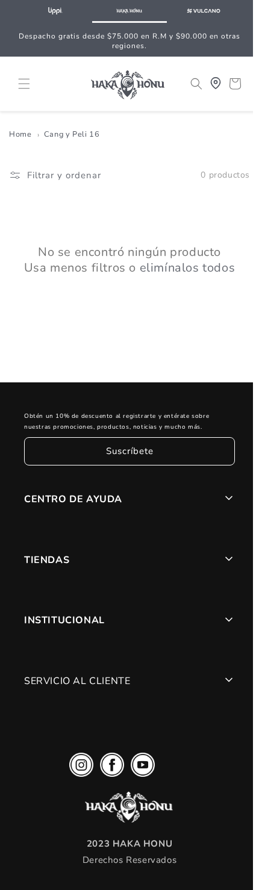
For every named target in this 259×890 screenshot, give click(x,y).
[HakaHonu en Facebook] (109, 768)
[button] (24, 83)
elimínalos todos (184, 268)
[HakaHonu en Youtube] (140, 768)
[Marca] (55, 11)
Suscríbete (127, 452)
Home (20, 134)
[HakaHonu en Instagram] (78, 768)
